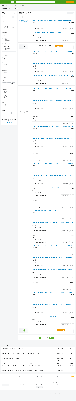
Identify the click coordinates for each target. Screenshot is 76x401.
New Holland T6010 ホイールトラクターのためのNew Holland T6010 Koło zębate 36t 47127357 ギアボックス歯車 (54, 88)
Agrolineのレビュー (22, 384)
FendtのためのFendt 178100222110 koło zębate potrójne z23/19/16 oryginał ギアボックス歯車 (17, 363)
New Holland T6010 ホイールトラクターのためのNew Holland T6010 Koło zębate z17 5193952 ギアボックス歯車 (53, 175)
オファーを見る (61, 330)
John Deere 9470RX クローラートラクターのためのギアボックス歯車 (13, 360)
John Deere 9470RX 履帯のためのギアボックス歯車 (10, 358)
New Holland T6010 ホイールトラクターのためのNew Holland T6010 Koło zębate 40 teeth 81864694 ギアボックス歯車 (21, 365)
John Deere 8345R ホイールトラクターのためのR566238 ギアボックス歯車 (46, 32)
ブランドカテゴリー (22, 386)
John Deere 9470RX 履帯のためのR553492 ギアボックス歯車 (44, 210)
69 (47, 337)
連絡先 (3, 382)
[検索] (17, 2)
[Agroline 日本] (6, 2)
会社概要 (3, 379)
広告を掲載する (59, 46)
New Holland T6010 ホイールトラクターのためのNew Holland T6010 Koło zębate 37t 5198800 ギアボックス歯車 (53, 198)
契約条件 (20, 379)
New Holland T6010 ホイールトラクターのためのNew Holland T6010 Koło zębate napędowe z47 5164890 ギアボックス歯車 (22, 370)
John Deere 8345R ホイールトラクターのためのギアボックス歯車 (13, 348)
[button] (70, 29)
